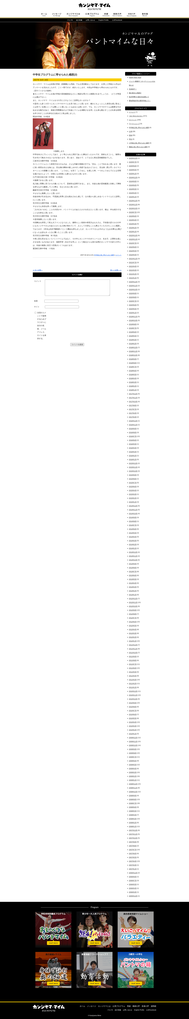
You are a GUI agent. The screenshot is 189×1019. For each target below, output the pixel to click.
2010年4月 (133, 722)
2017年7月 (133, 409)
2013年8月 (133, 568)
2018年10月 (133, 355)
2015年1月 (133, 502)
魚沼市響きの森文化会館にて (139, 97)
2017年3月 (133, 417)
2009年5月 (133, 765)
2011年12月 (133, 645)
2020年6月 (133, 305)
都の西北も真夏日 (135, 93)
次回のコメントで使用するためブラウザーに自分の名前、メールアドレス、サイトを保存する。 (41, 326)
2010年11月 (133, 695)
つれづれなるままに (136, 116)
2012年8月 (133, 614)
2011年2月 (133, 683)
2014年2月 (133, 544)
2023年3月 (133, 224)
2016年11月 (133, 425)
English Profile (103, 20)
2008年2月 (133, 823)
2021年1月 (133, 278)
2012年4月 (133, 629)
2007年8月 (133, 846)
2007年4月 (133, 861)
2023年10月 (133, 208)
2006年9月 (133, 877)
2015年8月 (133, 479)
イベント (132, 112)
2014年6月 (133, 529)
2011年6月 (133, 668)
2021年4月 (133, 266)
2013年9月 (133, 564)
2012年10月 (133, 606)
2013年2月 (133, 591)
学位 (130, 139)
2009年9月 (133, 749)
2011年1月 (133, 687)
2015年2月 (133, 498)
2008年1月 (133, 826)
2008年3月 (133, 819)
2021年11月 (133, 259)
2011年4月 (133, 676)
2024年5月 (133, 189)
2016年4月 (133, 448)
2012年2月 (133, 637)
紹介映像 (79, 20)
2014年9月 (133, 517)
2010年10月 (133, 699)
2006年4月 (133, 888)
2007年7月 (133, 850)
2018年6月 (133, 371)
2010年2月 (133, 730)
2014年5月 (133, 533)
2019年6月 (133, 332)
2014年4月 (133, 537)
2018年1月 (133, 390)
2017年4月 (133, 413)
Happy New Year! (135, 77)
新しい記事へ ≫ (115, 270)
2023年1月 (133, 232)
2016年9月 (133, 429)
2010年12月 (133, 691)
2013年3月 (133, 587)
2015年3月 (133, 494)
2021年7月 (133, 262)
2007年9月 (133, 842)
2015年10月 (133, 471)
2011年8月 (133, 660)
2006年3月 (133, 892)
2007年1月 (133, 869)
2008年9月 (133, 796)
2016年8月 (133, 432)
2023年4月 (133, 220)
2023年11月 (133, 204)
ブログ (70, 20)
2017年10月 (133, 402)
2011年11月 (133, 649)
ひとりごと (133, 120)
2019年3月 (133, 340)
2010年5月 (133, 718)
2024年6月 (133, 185)
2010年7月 (133, 711)
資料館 (153, 1006)
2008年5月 (133, 811)
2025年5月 (133, 170)
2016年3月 (133, 452)
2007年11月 (133, 834)
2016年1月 (133, 459)
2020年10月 (133, 289)
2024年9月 (133, 181)
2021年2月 (133, 274)
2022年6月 (133, 247)
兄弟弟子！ (133, 89)
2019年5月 (133, 336)
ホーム (82, 1006)
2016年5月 (133, 444)
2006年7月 (133, 880)
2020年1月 (133, 313)
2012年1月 (133, 641)
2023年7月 (133, 212)
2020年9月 (133, 293)
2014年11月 (133, 510)
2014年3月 (133, 541)
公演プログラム (118, 1006)
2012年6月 (133, 622)
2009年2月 (133, 776)
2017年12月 (133, 394)
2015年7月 (133, 483)
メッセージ (91, 1006)
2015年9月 (133, 475)
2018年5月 (133, 374)
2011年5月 (133, 672)
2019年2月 (133, 344)
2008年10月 (133, 792)
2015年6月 (133, 486)
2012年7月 (133, 618)
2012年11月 (133, 602)
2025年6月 (133, 166)
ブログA (110, 1010)
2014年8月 (133, 521)
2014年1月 (133, 548)
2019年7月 (133, 328)
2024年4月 (133, 193)
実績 (129, 1006)
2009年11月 (133, 741)
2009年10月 (133, 745)
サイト (36, 307)
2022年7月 (133, 243)
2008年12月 (133, 784)
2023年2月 (133, 228)
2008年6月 (133, 807)
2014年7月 (133, 525)
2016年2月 (133, 456)
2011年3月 (133, 680)
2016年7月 (133, 436)
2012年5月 (133, 626)
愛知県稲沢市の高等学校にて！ (140, 101)
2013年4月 (133, 583)
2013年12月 (133, 552)
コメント (118, 255)
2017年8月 (133, 405)
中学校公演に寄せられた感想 (104, 255)
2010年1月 (133, 734)
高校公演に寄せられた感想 (138, 147)
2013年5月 (133, 579)
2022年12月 (133, 235)
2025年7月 (133, 162)
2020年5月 (133, 309)
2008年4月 (133, 815)
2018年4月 (133, 378)
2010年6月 (133, 714)
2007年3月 (133, 865)
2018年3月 (133, 382)
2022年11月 (133, 239)
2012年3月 (133, 633)
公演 (130, 131)
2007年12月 (133, 830)
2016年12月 (133, 421)
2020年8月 (133, 297)
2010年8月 (133, 707)
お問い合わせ (90, 20)
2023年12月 (133, 201)
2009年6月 (133, 761)
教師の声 (136, 1006)
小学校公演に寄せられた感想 (139, 143)
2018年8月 (133, 363)
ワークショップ (134, 124)
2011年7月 (133, 664)
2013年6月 (133, 575)
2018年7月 (133, 367)
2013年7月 (133, 571)
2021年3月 (133, 270)
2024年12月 (133, 177)
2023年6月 (133, 216)
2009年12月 (133, 738)
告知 (130, 135)
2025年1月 (133, 174)
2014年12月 (133, 506)
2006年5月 (133, 884)
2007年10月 (133, 838)
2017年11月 (133, 398)
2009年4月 (133, 768)
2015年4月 (133, 490)
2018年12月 (133, 347)
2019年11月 (133, 317)
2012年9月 (133, 610)
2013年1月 (133, 595)
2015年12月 (133, 463)
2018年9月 (133, 359)
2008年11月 (133, 788)
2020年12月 (133, 282)
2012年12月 (133, 599)
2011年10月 (133, 653)
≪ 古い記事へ (37, 270)
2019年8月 (133, 324)
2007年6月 (133, 853)
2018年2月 (133, 386)
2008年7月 (133, 803)
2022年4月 (133, 255)
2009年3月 (133, 772)
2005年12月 (133, 896)
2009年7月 (133, 757)
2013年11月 (133, 556)
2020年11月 (133, 286)
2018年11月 (133, 351)
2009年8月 (133, 753)
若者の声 (145, 1006)
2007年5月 (133, 857)
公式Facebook (117, 20)
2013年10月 (133, 560)
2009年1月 (133, 780)
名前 (36, 301)
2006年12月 (133, 873)
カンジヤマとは (104, 1006)
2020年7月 (133, 301)
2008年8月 (133, 799)
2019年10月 (133, 320)
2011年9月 (133, 656)
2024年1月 (133, 197)
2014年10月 (133, 514)
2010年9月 (133, 703)
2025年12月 (133, 158)
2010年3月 (133, 726)
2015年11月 (133, 467)
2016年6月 (133, 440)
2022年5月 (133, 251)
